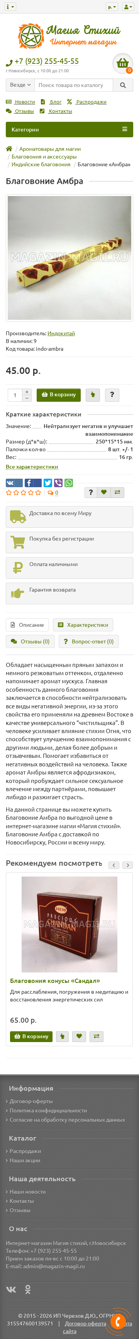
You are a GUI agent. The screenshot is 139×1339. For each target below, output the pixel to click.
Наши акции (25, 1160)
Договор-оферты (31, 1101)
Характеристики (87, 625)
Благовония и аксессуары (44, 157)
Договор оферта (85, 1323)
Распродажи (91, 102)
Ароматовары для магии (50, 149)
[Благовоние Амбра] (69, 258)
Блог (55, 102)
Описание (31, 625)
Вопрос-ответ (93, 641)
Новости (24, 102)
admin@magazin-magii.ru (54, 1266)
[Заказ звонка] (118, 1321)
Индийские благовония (41, 164)
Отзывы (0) (35, 641)
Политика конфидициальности (48, 1110)
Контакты (60, 111)
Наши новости (28, 1192)
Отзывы (24, 111)
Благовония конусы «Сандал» (55, 980)
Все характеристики (32, 467)
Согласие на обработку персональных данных (67, 1120)
